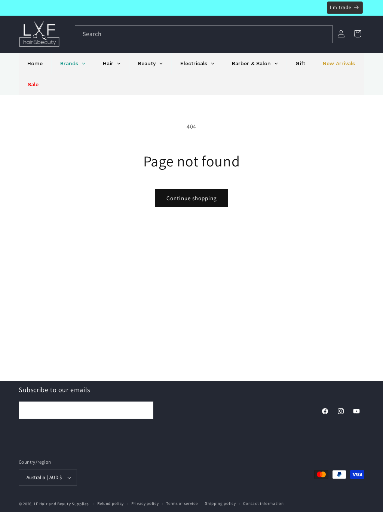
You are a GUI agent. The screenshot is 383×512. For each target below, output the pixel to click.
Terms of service (181, 503)
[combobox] (204, 34)
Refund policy (110, 503)
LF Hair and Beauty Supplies (61, 503)
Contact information (263, 503)
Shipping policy (220, 503)
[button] (357, 33)
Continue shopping (191, 198)
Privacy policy (145, 503)
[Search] (324, 34)
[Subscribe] (145, 410)
